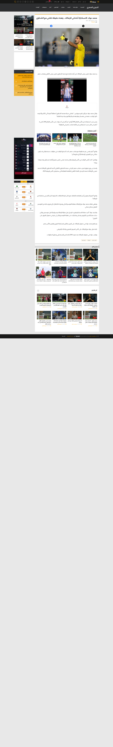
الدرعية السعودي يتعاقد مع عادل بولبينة (75, 321)
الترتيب (68, 7)
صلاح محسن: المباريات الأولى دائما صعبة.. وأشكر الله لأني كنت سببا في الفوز (44, 322)
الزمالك (67, 107)
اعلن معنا (63, 336)
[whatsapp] (33, 1)
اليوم (24, 181)
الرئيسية (82, 7)
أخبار (79, 1)
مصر (83, 1)
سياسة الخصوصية (70, 336)
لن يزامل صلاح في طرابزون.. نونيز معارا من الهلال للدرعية (75, 304)
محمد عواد (84, 240)
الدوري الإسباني (59, 308)
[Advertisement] (86, 184)
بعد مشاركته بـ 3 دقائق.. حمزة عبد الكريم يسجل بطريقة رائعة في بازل (24, 76)
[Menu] (98, 1)
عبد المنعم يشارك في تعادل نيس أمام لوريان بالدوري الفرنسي (44, 304)
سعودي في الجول (74, 324)
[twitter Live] (23, 1)
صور (61, 1)
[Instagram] (25, 1)
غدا (17, 181)
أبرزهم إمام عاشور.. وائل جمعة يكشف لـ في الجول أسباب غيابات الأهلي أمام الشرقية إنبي (24, 87)
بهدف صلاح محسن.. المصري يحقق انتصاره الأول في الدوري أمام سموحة (29, 48)
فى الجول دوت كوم (93, 336)
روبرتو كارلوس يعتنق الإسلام (24, 82)
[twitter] (20, 1)
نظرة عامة (75, 7)
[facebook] (18, 1)
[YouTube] (28, 1)
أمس (30, 181)
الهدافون (56, 7)
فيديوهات (67, 1)
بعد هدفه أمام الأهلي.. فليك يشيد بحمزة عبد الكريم (24, 93)
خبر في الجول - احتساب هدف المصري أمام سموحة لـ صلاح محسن (91, 322)
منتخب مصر (94, 240)
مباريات (73, 1)
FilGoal (93, 22)
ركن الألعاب (56, 1)
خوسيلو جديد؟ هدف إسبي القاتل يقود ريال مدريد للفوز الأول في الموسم (59, 305)
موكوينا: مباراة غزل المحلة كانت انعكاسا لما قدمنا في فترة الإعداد (59, 321)
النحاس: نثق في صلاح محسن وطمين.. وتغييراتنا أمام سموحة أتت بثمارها (90, 305)
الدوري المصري (48, 1)
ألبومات (37, 7)
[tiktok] (30, 1)
